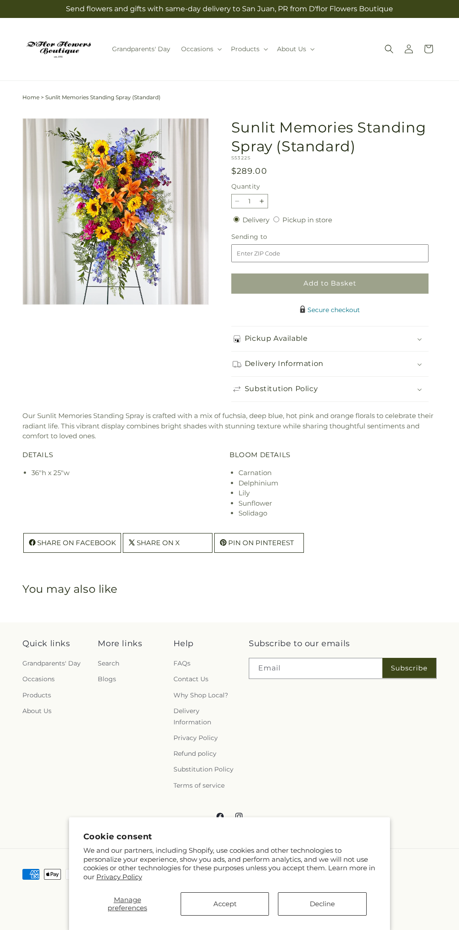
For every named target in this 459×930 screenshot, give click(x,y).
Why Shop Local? (200, 695)
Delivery (256, 220)
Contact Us (190, 679)
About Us (37, 711)
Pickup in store (307, 220)
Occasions (38, 679)
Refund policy (195, 753)
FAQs (182, 663)
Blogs (107, 679)
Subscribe (409, 668)
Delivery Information (192, 716)
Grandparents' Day (51, 663)
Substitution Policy (203, 769)
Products (36, 695)
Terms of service (199, 785)
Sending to (262, 237)
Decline (322, 903)
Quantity (245, 186)
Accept (225, 903)
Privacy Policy (119, 877)
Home (30, 97)
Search (108, 663)
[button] (200, 49)
